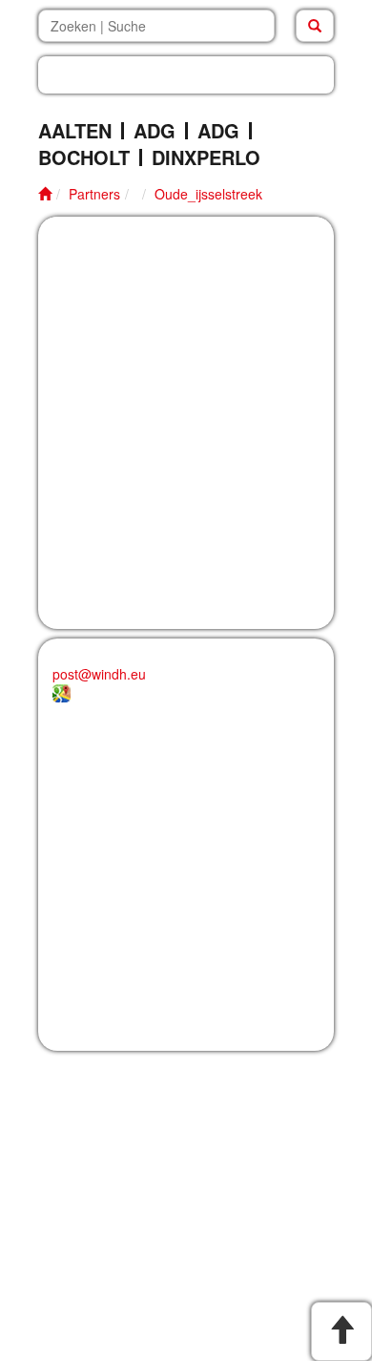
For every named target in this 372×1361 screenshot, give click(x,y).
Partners (94, 193)
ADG (155, 130)
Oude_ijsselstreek (208, 193)
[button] (186, 75)
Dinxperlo (206, 157)
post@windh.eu (99, 673)
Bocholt (84, 157)
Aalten (75, 130)
